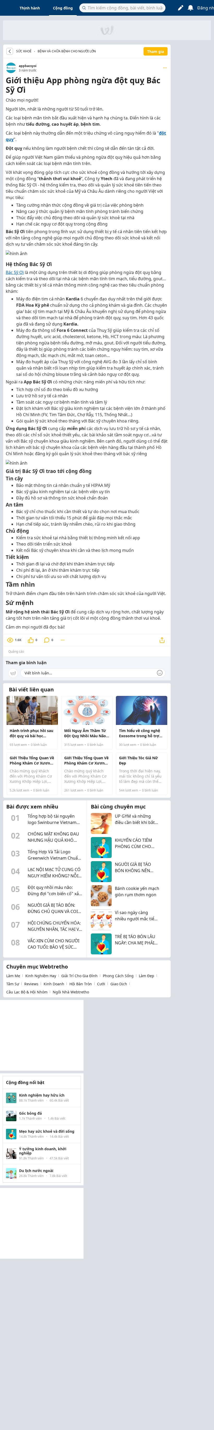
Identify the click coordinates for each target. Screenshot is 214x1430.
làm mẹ (13, 975)
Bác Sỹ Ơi (15, 272)
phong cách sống (118, 975)
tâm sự (12, 983)
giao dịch (118, 983)
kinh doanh (54, 983)
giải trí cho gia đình (79, 975)
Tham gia (155, 51)
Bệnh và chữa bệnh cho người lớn (67, 51)
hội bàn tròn (80, 983)
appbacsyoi (28, 66)
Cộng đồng (63, 8)
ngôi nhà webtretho (71, 991)
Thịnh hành (30, 8)
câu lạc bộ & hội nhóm (26, 991)
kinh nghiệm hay (40, 975)
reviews (31, 983)
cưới (101, 983)
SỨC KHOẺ (24, 51)
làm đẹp (146, 975)
